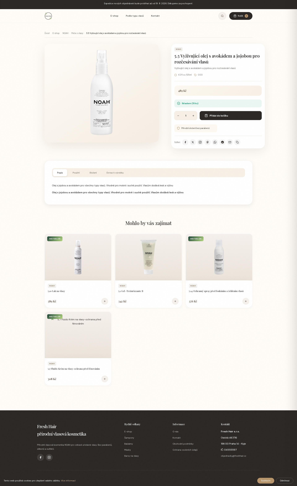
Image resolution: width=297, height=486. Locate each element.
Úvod (47, 33)
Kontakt (155, 15)
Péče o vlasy (77, 33)
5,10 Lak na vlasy (56, 291)
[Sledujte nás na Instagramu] (200, 142)
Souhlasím (266, 481)
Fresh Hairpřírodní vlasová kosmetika (61, 430)
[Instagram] (49, 457)
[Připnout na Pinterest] (222, 142)
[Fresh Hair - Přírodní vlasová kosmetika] (48, 16)
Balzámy (128, 443)
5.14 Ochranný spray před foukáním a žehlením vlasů (216, 291)
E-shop (114, 15)
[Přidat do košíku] (104, 301)
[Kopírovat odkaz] (237, 142)
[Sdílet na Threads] (207, 142)
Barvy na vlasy (131, 455)
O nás (176, 431)
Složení (93, 172)
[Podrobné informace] (78, 257)
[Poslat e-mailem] (230, 142)
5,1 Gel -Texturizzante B (130, 291)
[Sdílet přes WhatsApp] (215, 142)
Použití (76, 172)
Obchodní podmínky (183, 443)
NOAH (65, 33)
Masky (127, 449)
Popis (60, 172)
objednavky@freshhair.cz (233, 455)
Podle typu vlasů (135, 15)
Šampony (129, 437)
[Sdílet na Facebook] (185, 142)
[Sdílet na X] (193, 142)
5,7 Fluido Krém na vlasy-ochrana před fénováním (74, 368)
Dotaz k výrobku (115, 172)
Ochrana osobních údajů (185, 449)
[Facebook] (40, 457)
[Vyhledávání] (222, 16)
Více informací (68, 480)
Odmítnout (284, 481)
